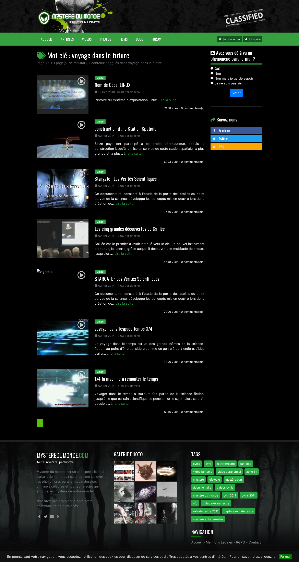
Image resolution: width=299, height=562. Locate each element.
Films (124, 39)
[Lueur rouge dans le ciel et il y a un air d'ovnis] (167, 471)
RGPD (240, 542)
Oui (217, 69)
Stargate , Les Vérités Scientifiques (126, 178)
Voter (236, 93)
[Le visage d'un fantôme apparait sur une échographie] (146, 513)
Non (218, 73)
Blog (139, 39)
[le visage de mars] (124, 492)
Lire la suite (167, 100)
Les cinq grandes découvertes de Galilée (130, 228)
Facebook (224, 130)
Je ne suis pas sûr (228, 83)
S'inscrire (254, 39)
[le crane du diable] (146, 471)
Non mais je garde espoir (234, 78)
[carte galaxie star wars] (146, 492)
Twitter (223, 138)
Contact (255, 542)
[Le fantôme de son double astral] (167, 513)
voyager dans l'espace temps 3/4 (123, 328)
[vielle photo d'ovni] (167, 492)
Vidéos (87, 39)
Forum (156, 39)
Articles (67, 39)
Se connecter (231, 39)
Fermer (285, 556)
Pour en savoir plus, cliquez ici (252, 556)
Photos (105, 39)
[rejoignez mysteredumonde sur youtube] (124, 471)
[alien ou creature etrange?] (124, 513)
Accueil (49, 39)
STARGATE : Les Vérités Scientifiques (127, 278)
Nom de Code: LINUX (113, 84)
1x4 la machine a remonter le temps (126, 378)
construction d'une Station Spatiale (125, 128)
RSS (221, 146)
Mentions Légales (219, 542)
